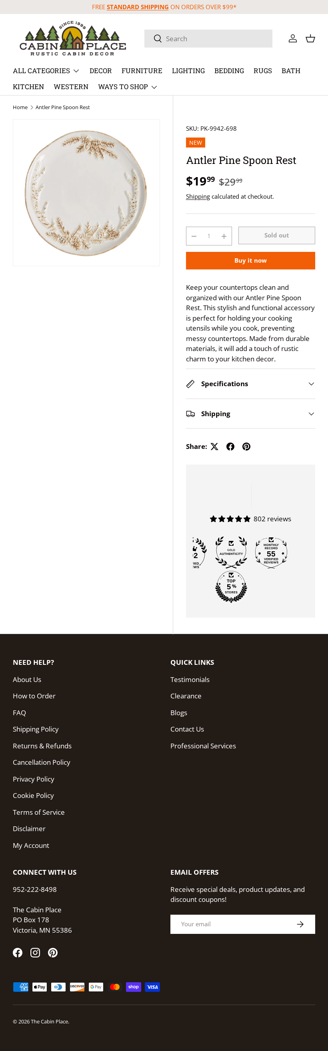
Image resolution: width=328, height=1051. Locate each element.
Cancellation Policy (41, 762)
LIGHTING (188, 70)
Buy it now (250, 260)
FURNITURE (142, 70)
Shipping (198, 196)
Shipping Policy (36, 729)
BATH (291, 70)
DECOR (101, 70)
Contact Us (187, 729)
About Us (27, 679)
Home (20, 107)
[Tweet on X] (214, 447)
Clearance (186, 695)
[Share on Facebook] (230, 447)
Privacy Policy (33, 779)
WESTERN (71, 86)
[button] (310, 38)
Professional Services (203, 745)
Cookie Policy (33, 795)
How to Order (34, 695)
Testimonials (190, 679)
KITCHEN (28, 86)
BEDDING (229, 70)
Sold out (276, 235)
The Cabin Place (49, 1021)
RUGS (263, 70)
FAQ (19, 712)
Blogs (178, 712)
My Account (31, 845)
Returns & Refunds (42, 745)
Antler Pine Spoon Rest (63, 107)
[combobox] (208, 39)
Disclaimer (29, 828)
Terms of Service (39, 812)
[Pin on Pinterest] (246, 447)
